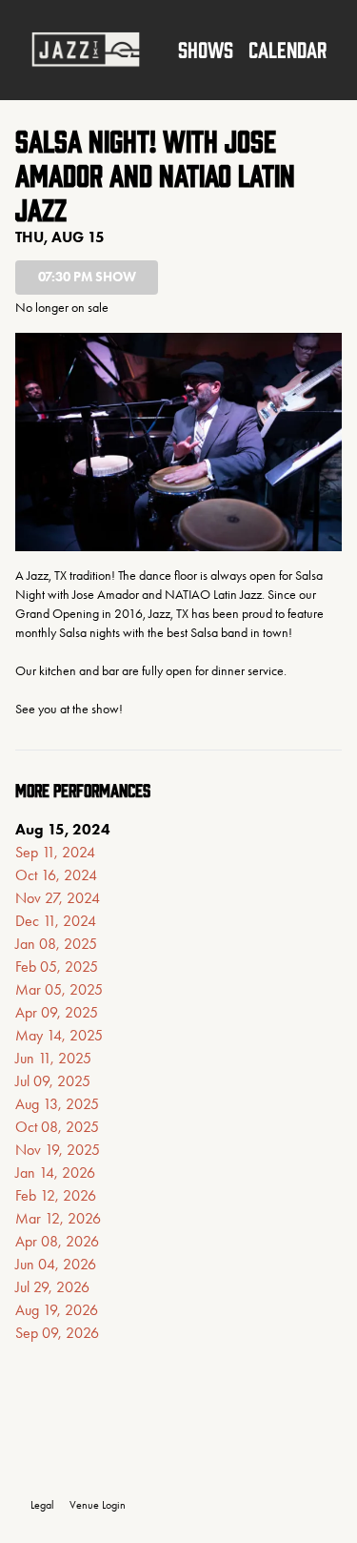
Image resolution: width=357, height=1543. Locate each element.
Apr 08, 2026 (57, 1241)
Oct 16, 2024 (56, 875)
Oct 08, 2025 (57, 1127)
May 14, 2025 (59, 1035)
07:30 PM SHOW (87, 277)
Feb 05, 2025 (56, 966)
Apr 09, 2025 (56, 1012)
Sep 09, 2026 (57, 1333)
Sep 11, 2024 (55, 852)
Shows (205, 48)
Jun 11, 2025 (53, 1058)
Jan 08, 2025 (56, 944)
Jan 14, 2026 (55, 1172)
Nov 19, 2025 (57, 1150)
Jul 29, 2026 (52, 1287)
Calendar (287, 48)
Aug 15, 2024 (62, 829)
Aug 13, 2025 (57, 1104)
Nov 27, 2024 (57, 898)
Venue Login (97, 1505)
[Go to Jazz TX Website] (85, 50)
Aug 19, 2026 (56, 1310)
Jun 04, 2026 (55, 1264)
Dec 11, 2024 (55, 921)
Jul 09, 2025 (52, 1081)
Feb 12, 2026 (55, 1195)
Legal (42, 1505)
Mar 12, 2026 (58, 1218)
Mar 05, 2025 (59, 989)
